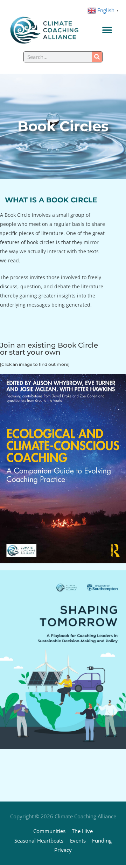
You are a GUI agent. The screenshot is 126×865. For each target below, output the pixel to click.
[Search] (97, 57)
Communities (49, 830)
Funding (102, 840)
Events (78, 840)
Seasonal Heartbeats (38, 840)
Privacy (63, 849)
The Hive (82, 830)
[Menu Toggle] (107, 30)
